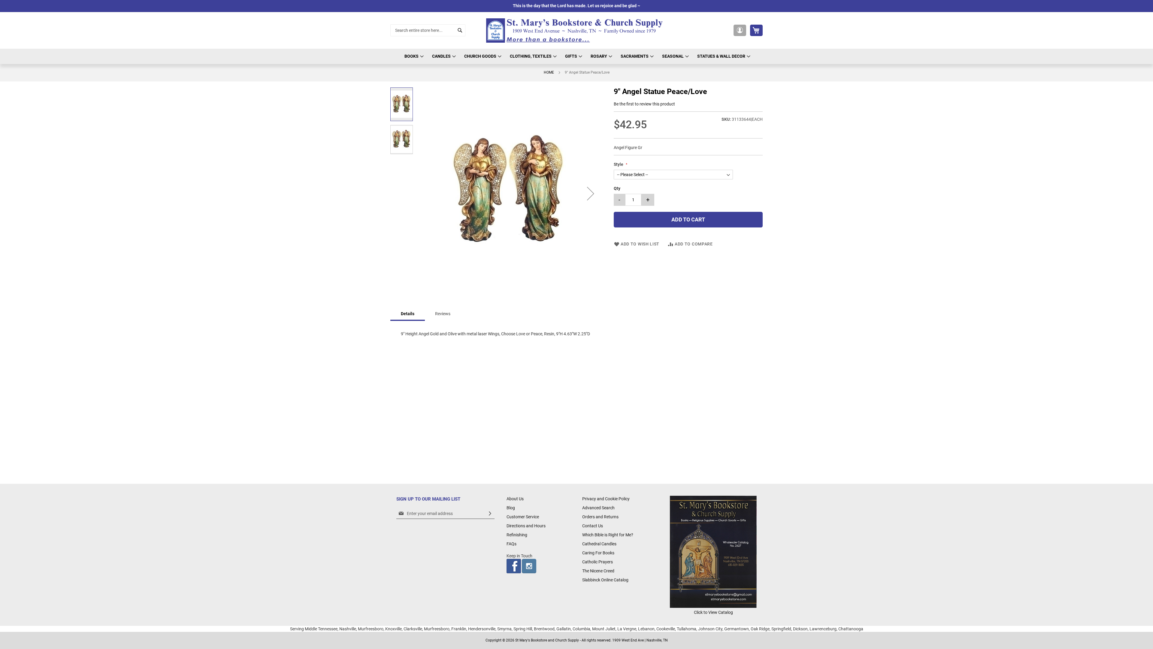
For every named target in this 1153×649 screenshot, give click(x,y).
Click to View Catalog (713, 612)
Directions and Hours (526, 525)
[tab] (407, 314)
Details (407, 313)
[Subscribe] (490, 513)
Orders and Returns (600, 516)
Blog (511, 507)
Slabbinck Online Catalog (605, 579)
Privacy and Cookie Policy (606, 498)
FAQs (511, 543)
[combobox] (427, 30)
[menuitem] (413, 56)
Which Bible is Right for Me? (607, 534)
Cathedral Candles (599, 543)
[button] (740, 30)
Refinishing (517, 534)
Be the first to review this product (644, 104)
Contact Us (592, 525)
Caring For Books (598, 552)
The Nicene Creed (598, 570)
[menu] (576, 56)
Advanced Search (598, 507)
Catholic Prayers (597, 561)
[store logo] (576, 30)
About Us (515, 498)
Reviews (442, 313)
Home (549, 72)
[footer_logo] (713, 606)
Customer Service (523, 516)
